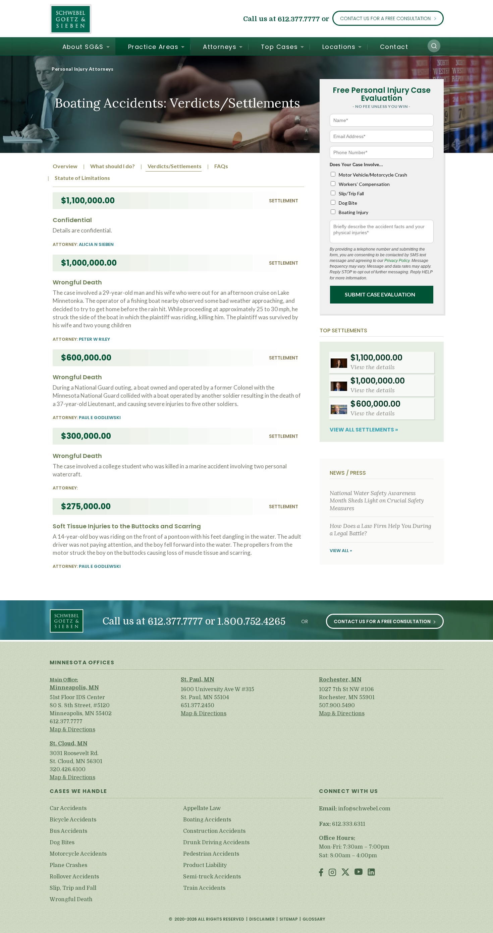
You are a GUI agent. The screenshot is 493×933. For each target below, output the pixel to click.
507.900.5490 (337, 706)
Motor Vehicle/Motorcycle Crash (373, 175)
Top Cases (279, 47)
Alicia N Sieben (96, 244)
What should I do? (112, 166)
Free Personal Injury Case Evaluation (382, 94)
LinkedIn (371, 872)
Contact (394, 47)
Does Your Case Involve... (356, 164)
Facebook (321, 872)
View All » (341, 550)
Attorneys (219, 47)
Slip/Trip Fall (351, 193)
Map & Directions (72, 730)
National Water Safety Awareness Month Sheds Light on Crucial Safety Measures (377, 500)
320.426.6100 (68, 770)
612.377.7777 (299, 19)
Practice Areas (153, 47)
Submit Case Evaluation (380, 294)
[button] (434, 46)
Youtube (358, 872)
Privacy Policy (396, 260)
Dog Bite (348, 203)
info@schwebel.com (364, 809)
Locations (338, 47)
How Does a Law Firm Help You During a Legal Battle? (380, 529)
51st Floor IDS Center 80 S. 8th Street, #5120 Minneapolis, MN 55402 (81, 705)
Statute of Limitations (82, 178)
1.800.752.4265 (251, 621)
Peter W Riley (94, 339)
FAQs (221, 166)
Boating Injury (353, 212)
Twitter (345, 872)
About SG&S (83, 47)
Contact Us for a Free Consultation (385, 18)
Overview (65, 166)
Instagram (332, 872)
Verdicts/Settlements (175, 166)
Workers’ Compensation (364, 184)
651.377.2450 (197, 706)
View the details (372, 367)
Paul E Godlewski (100, 417)
